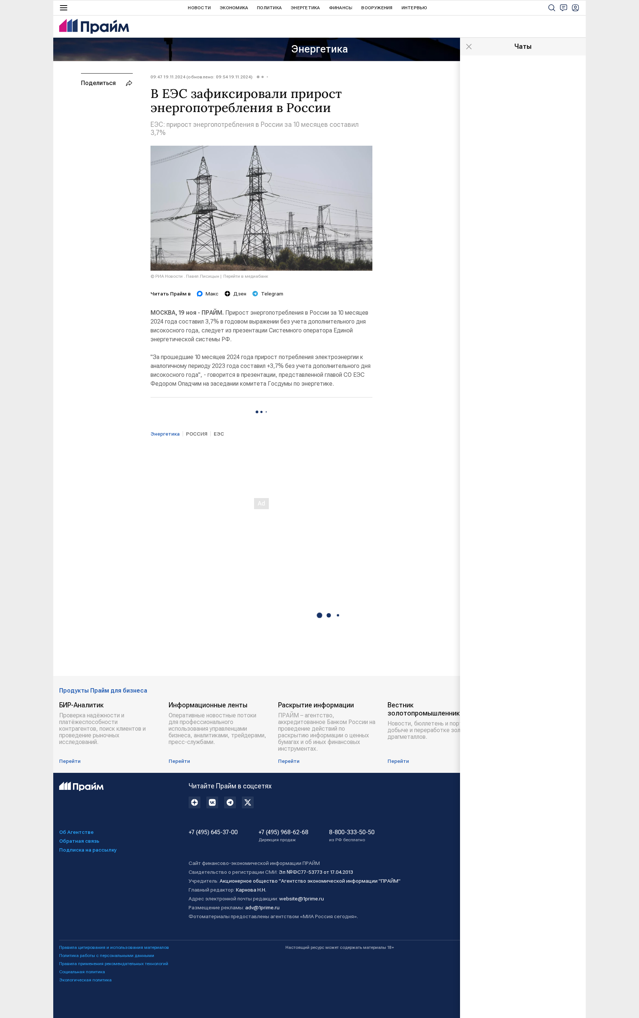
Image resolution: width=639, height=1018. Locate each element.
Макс (212, 294)
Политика (269, 7)
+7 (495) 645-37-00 (213, 832)
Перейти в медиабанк (245, 276)
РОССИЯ (196, 434)
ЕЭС (219, 434)
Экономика (234, 7)
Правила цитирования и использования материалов (114, 947)
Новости (199, 7)
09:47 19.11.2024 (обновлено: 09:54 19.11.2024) (202, 77)
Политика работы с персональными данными (106, 955)
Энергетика (305, 7)
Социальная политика (82, 971)
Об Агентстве (76, 832)
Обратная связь (79, 841)
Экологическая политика (85, 980)
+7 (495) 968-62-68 (283, 835)
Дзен (239, 294)
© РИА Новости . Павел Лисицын (185, 276)
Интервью (414, 7)
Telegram (272, 294)
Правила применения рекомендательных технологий (113, 963)
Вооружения (376, 7)
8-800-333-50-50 (352, 835)
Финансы (341, 7)
